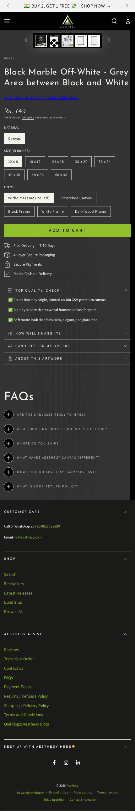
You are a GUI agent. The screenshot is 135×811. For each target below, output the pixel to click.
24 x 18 (60, 163)
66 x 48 (63, 176)
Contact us (13, 668)
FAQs (8, 677)
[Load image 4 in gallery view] (81, 41)
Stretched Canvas (76, 199)
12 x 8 (15, 163)
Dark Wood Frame (91, 213)
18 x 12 (37, 163)
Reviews (11, 649)
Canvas (16, 140)
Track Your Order (19, 659)
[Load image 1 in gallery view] (40, 41)
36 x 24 (106, 163)
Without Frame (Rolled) (29, 199)
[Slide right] (126, 6)
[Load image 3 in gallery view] (67, 41)
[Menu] (7, 21)
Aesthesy (72, 785)
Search (10, 574)
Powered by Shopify (30, 793)
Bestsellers (14, 583)
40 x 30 (16, 176)
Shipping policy (54, 800)
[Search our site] (114, 21)
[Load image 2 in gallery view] (54, 41)
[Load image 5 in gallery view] (94, 41)
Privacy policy (82, 792)
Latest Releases (18, 593)
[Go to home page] (67, 21)
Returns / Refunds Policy (26, 696)
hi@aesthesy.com (28, 537)
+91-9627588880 (47, 526)
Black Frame (19, 213)
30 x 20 (83, 163)
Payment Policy (17, 686)
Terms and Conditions (23, 714)
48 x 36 (39, 176)
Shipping (28, 117)
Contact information (83, 800)
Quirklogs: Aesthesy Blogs (27, 724)
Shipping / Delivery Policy (26, 705)
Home (8, 58)
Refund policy (58, 792)
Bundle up (13, 602)
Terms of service (107, 792)
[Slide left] (8, 6)
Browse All (13, 611)
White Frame (52, 213)
